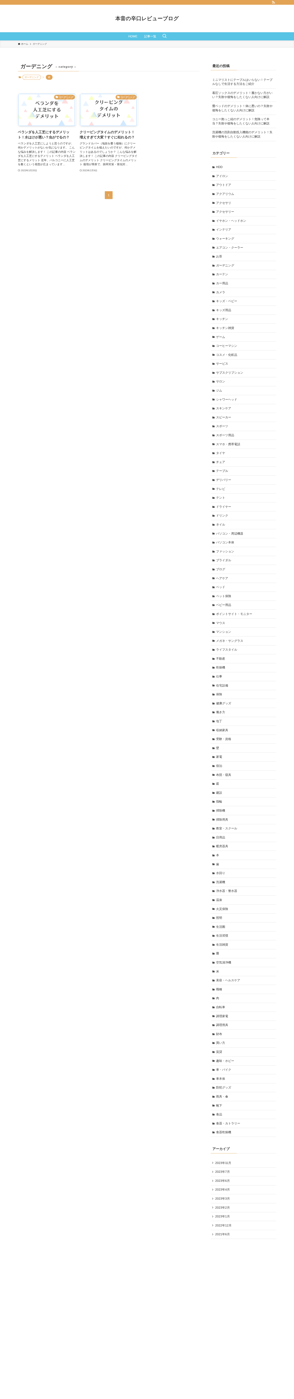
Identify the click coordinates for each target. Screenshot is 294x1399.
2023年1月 (222, 1216)
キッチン (222, 319)
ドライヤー (223, 506)
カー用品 (222, 283)
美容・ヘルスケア (228, 980)
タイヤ (220, 453)
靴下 (219, 1105)
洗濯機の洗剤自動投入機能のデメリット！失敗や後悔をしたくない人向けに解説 (242, 134)
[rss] (273, 2)
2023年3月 (222, 1198)
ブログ (220, 569)
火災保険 (222, 909)
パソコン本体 (225, 542)
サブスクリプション (229, 372)
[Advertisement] (243, 1310)
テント (220, 497)
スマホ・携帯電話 (228, 444)
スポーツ (222, 426)
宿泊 (219, 766)
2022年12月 (223, 1225)
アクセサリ (223, 203)
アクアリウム (225, 194)
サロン (220, 381)
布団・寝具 (223, 775)
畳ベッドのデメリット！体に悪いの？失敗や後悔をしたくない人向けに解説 (242, 108)
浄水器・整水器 (226, 891)
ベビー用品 (223, 605)
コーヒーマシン (226, 345)
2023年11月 (223, 1163)
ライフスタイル (226, 649)
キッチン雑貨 (225, 328)
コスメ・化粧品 (226, 354)
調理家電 (222, 1016)
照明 (219, 917)
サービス (222, 363)
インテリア (223, 229)
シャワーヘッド (226, 399)
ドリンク (222, 515)
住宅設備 (222, 685)
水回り (220, 873)
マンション (223, 631)
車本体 (220, 1078)
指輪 (219, 801)
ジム (219, 390)
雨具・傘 (222, 1096)
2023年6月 (222, 1180)
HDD (219, 167)
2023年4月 (222, 1189)
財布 (219, 1034)
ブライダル (223, 560)
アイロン (222, 176)
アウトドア (223, 185)
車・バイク (223, 1069)
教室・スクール (226, 828)
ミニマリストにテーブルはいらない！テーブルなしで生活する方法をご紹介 (242, 82)
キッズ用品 (223, 310)
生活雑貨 (222, 944)
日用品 (220, 837)
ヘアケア (222, 578)
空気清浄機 (223, 962)
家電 (219, 756)
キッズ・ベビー (226, 301)
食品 (219, 1114)
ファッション (225, 551)
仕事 (219, 676)
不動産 (220, 658)
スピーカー (223, 417)
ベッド (220, 587)
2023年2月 (222, 1207)
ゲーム (220, 337)
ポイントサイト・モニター (234, 614)
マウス (220, 623)
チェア (220, 462)
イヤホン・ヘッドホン (231, 220)
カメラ (220, 292)
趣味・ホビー (225, 1061)
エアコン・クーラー (229, 247)
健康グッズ (223, 703)
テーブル (222, 470)
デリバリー (223, 480)
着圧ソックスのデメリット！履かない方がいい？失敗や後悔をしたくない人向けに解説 (242, 95)
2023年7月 (222, 1171)
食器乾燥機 (223, 1132)
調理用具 (222, 1025)
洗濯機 (220, 882)
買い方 (220, 1042)
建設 (219, 792)
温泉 (219, 900)
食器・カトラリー (228, 1123)
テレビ (220, 489)
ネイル (220, 524)
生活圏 (220, 926)
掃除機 (220, 810)
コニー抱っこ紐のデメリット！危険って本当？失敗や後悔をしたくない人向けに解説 (240, 121)
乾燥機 (220, 667)
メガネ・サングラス (229, 640)
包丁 (219, 721)
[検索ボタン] (164, 36)
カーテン (222, 274)
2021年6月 (222, 1234)
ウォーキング (225, 238)
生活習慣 (222, 935)
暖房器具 (222, 846)
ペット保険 (223, 596)
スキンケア (223, 408)
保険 (219, 694)
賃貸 (219, 1051)
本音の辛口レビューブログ (147, 18)
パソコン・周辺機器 (229, 533)
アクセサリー (225, 211)
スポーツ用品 (225, 435)
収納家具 (222, 730)
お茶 (219, 256)
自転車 (220, 1007)
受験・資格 (223, 739)
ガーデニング (225, 265)
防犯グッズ (223, 1087)
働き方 (220, 712)
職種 (219, 989)
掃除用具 (222, 819)
